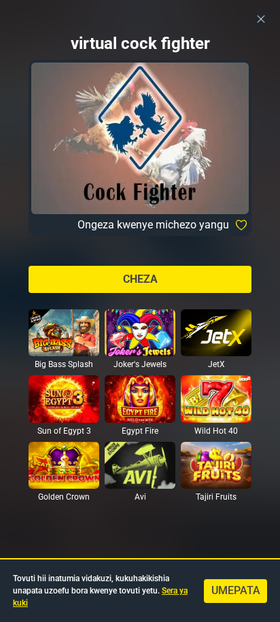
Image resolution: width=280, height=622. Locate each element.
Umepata (235, 590)
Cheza (140, 279)
